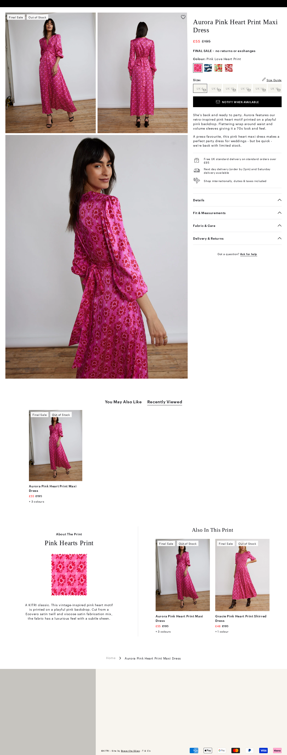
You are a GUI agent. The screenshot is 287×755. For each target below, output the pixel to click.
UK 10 (231, 88)
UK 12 (246, 88)
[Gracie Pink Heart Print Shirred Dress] (242, 575)
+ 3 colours (36, 501)
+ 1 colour (221, 631)
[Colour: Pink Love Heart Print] (198, 68)
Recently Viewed (164, 401)
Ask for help (248, 254)
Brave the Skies (130, 750)
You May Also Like (123, 401)
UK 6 (202, 88)
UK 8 (217, 88)
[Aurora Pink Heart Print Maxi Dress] (55, 445)
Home (111, 657)
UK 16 (276, 88)
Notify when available (240, 102)
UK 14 (261, 88)
